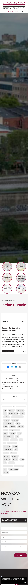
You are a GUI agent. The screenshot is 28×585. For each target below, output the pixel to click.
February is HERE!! (7, 389)
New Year (13, 453)
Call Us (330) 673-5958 (10, 520)
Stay (3, 384)
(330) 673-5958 (11, 12)
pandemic (6, 456)
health (5, 433)
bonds (22, 413)
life (4, 443)
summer (11, 462)
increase (6, 439)
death (18, 423)
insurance (14, 439)
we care (6, 472)
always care (20, 410)
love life (6, 453)
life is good (7, 446)
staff (5, 462)
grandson (21, 426)
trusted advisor (13, 469)
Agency (23, 321)
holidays (12, 433)
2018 (5, 410)
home (19, 433)
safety (22, 459)
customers (15, 420)
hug (17, 436)
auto (5, 413)
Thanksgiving (19, 466)
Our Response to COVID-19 (10, 386)
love (16, 449)
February (12, 426)
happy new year (14, 430)
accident (11, 410)
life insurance (12, 443)
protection (15, 456)
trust (5, 469)
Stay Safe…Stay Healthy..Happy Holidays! (14, 382)
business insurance (17, 416)
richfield (15, 459)
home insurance (8, 436)
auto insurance (13, 413)
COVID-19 (6, 420)
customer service (8, 423)
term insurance (8, 466)
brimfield (6, 416)
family (5, 426)
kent (21, 439)
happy (5, 430)
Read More (8, 351)
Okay (25, 582)
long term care (8, 449)
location (15, 446)
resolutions (7, 459)
